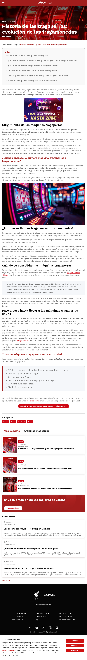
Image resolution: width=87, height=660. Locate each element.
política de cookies (9, 650)
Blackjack (21, 422)
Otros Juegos (13, 44)
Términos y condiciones (67, 620)
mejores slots (33, 401)
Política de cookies (65, 613)
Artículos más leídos (36, 430)
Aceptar (75, 641)
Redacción (6, 36)
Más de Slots (12, 430)
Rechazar (74, 650)
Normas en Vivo (17, 620)
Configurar (74, 645)
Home (4, 44)
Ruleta (13, 422)
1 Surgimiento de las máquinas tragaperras (28, 55)
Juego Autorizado (18, 616)
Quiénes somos (41, 616)
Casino (5, 422)
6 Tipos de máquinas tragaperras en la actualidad (31, 80)
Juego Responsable (19, 613)
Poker (30, 422)
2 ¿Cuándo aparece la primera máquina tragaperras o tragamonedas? (41, 60)
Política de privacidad (66, 616)
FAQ (37, 620)
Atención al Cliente (42, 613)
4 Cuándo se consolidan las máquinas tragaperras (31, 70)
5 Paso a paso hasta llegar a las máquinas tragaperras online (37, 75)
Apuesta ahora (13, 508)
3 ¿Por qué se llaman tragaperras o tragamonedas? (32, 65)
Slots (12, 22)
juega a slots (23, 340)
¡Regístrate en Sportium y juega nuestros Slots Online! (43, 406)
